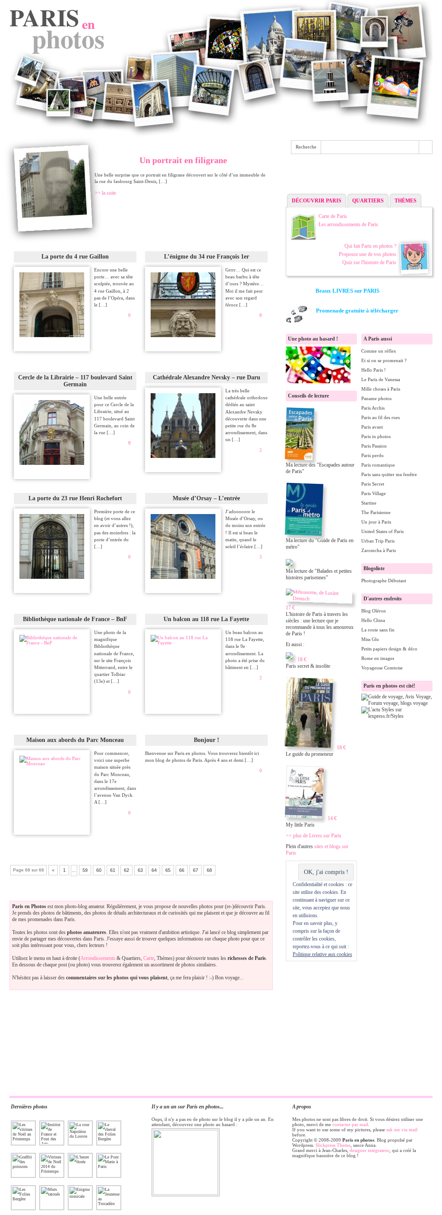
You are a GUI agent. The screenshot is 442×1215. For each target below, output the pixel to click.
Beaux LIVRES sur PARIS (347, 290)
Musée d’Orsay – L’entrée (206, 498)
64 (154, 870)
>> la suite (105, 193)
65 (167, 870)
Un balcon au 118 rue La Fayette (206, 619)
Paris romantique (378, 464)
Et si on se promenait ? (384, 360)
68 (209, 870)
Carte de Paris (333, 216)
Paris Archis (373, 407)
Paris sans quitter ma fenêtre (389, 474)
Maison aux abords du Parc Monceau (75, 740)
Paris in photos (376, 436)
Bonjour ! (206, 740)
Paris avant (372, 426)
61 (112, 870)
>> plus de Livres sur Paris (313, 836)
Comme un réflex (378, 350)
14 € (332, 818)
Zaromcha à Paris (378, 550)
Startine (368, 502)
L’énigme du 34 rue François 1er (206, 256)
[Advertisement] (359, 176)
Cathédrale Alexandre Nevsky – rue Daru (206, 377)
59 (85, 870)
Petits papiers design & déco (389, 648)
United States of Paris (382, 531)
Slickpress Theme (333, 1145)
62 (126, 870)
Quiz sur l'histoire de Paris (369, 262)
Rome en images (377, 658)
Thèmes (406, 201)
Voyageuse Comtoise (382, 667)
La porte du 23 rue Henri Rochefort (75, 498)
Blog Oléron (373, 610)
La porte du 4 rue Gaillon (75, 256)
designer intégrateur (369, 1150)
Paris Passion (374, 445)
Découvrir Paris (316, 201)
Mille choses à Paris (380, 388)
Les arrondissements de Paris (348, 224)
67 (195, 870)
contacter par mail (350, 1124)
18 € (301, 659)
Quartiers (368, 201)
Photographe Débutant (383, 580)
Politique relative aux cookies (322, 954)
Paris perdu (372, 455)
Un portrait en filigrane (183, 160)
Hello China (373, 620)
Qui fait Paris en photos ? (370, 246)
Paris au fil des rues (380, 417)
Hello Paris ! (373, 369)
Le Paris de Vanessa (380, 379)
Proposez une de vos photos (367, 254)
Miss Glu (370, 639)
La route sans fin (378, 629)
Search (425, 147)
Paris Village (373, 493)
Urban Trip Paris (378, 540)
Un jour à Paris (376, 521)
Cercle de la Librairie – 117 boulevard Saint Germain (75, 381)
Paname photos (376, 398)
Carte (148, 958)
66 (181, 870)
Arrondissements (97, 958)
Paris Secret (372, 483)
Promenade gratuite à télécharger (357, 310)
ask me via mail (401, 1129)
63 (140, 870)
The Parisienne (376, 512)
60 (98, 870)
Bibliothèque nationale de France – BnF (75, 619)
